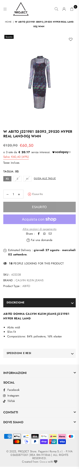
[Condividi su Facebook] (39, 234)
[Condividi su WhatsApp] (44, 234)
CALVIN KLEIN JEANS (29, 280)
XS (7, 179)
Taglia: (11, 171)
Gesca (43, 462)
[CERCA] (56, 9)
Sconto (9, 37)
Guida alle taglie (45, 178)
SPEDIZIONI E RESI (19, 353)
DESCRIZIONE (16, 302)
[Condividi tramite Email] (50, 234)
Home (8, 21)
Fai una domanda (41, 240)
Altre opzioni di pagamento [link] (40, 229)
